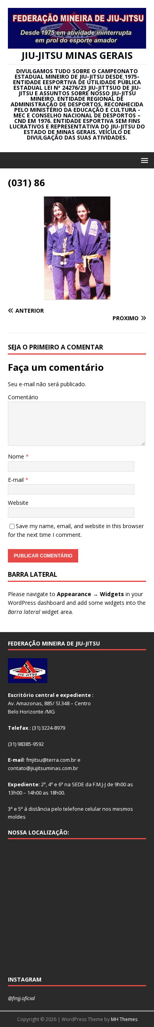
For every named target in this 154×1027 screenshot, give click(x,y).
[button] (143, 160)
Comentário (23, 397)
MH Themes (124, 1019)
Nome (17, 456)
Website (18, 502)
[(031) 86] (77, 295)
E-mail (16, 479)
